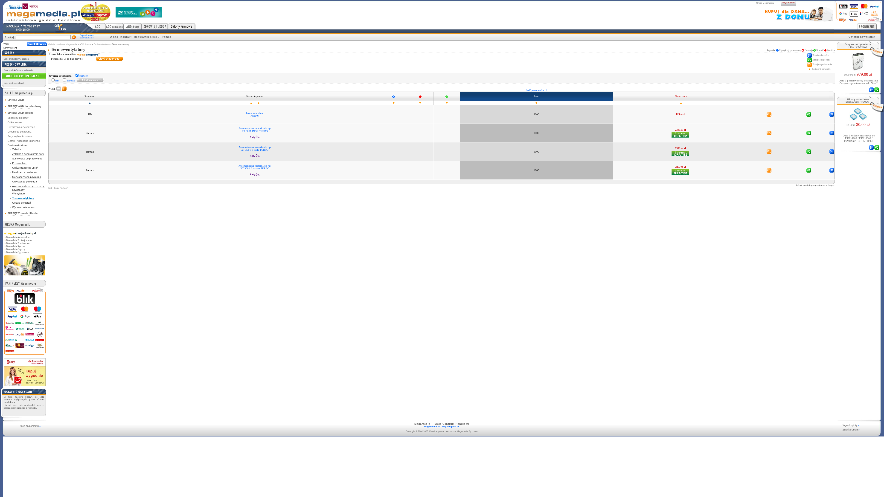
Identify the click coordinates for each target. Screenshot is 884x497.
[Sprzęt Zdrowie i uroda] (155, 26)
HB (57, 80)
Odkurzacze (15, 122)
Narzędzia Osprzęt (16, 249)
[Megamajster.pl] (24, 276)
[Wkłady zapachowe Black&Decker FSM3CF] (858, 119)
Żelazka (16, 149)
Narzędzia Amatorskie (17, 237)
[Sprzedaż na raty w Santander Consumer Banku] (25, 385)
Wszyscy (83, 75)
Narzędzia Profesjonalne (19, 240)
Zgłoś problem (852, 429)
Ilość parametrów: (536, 90)
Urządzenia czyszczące (21, 127)
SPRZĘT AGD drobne (20, 112)
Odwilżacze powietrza (24, 181)
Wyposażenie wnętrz (24, 207)
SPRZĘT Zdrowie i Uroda (23, 213)
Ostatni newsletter (862, 36)
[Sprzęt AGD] (94, 26)
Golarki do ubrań (21, 202)
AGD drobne (85, 44)
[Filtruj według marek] (90, 80)
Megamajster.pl (450, 426)
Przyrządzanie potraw (20, 136)
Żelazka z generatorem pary (28, 154)
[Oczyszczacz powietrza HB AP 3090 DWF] (858, 69)
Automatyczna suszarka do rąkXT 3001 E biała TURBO (254, 148)
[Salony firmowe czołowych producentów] (181, 26)
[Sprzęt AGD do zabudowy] (114, 26)
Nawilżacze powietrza (24, 172)
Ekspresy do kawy (18, 117)
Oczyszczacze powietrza (26, 177)
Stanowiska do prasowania (27, 158)
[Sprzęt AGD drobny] (133, 26)
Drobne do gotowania (19, 131)
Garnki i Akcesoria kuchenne (24, 140)
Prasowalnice (19, 163)
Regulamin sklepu (147, 36)
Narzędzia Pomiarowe (17, 243)
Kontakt (126, 36)
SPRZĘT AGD (16, 99)
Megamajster (788, 2)
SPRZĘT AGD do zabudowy (24, 106)
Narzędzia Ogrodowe (17, 252)
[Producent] (869, 26)
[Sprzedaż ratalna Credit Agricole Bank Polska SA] (139, 16)
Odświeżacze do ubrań (25, 167)
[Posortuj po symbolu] (258, 102)
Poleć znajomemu (30, 426)
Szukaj (9, 37)
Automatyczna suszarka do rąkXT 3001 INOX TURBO (254, 130)
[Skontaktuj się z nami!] (60, 28)
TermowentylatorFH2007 (255, 114)
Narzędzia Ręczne (15, 246)
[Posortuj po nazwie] (251, 102)
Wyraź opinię (851, 425)
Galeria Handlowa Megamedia (62, 44)
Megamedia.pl (432, 426)
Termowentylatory (23, 198)
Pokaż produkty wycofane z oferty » (815, 185)
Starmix (71, 80)
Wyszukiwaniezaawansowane (86, 36)
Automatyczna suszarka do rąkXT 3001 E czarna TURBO (254, 167)
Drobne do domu (102, 44)
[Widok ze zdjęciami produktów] (64, 88)
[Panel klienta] (37, 44)
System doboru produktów (62, 54)
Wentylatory (19, 193)
